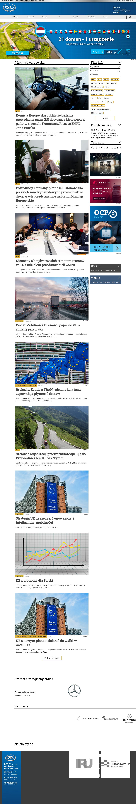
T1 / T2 (75, 17)
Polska (111, 130)
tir (99, 130)
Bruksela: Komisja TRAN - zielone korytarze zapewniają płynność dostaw (48, 391)
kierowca (113, 133)
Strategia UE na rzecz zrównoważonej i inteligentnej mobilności (45, 520)
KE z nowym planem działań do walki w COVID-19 (46, 643)
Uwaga (110, 102)
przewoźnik (95, 135)
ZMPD (94, 130)
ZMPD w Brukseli (21, 385)
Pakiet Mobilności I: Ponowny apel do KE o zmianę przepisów (48, 327)
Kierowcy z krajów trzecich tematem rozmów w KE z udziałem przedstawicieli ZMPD (50, 263)
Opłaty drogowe (96, 91)
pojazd (115, 135)
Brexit (93, 79)
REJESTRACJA (127, 0)
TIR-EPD (109, 137)
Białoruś (109, 135)
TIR (59, 17)
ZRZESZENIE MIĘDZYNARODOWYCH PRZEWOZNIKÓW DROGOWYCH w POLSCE (23, 0)
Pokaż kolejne (51, 658)
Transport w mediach (98, 102)
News (17, 111)
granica (101, 133)
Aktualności (31, 17)
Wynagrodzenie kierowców (100, 109)
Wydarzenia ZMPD (97, 105)
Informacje (19, 321)
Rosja (93, 133)
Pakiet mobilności (97, 94)
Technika (106, 98)
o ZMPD (15, 17)
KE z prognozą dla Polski (34, 580)
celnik (93, 137)
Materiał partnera (97, 87)
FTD (99, 79)
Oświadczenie (109, 91)
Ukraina (102, 135)
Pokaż (105, 118)
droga (104, 130)
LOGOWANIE (119, 0)
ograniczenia (100, 137)
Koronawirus (42, 636)
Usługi (105, 17)
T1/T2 (93, 98)
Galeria (106, 79)
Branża (44, 17)
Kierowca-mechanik (98, 83)
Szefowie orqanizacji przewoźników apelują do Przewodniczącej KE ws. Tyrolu (51, 456)
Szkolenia (91, 17)
